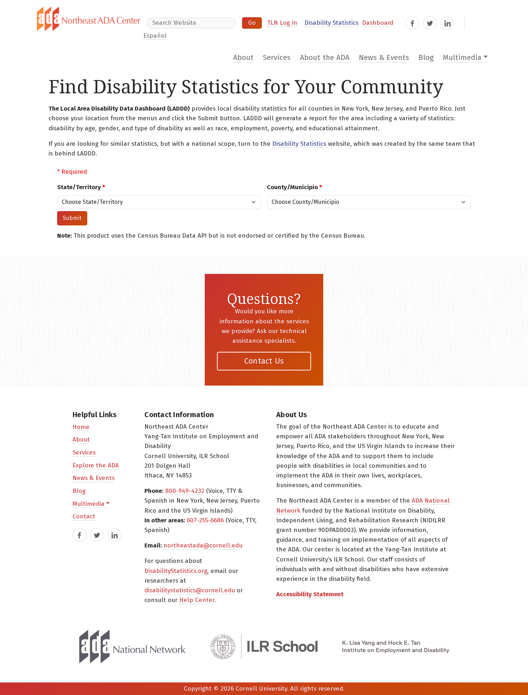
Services (277, 57)
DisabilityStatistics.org (175, 571)
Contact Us (264, 361)
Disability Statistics (331, 23)
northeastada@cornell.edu (202, 545)
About (243, 57)
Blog (426, 57)
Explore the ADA (96, 465)
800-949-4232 (184, 491)
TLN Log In (282, 23)
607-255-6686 (205, 520)
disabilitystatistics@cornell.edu (189, 590)
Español (155, 35)
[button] (72, 218)
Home (81, 427)
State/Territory (81, 187)
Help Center (196, 600)
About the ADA (324, 57)
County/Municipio (294, 187)
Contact (84, 516)
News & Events (384, 57)
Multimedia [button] (462, 57)
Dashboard (377, 23)
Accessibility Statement (309, 594)
